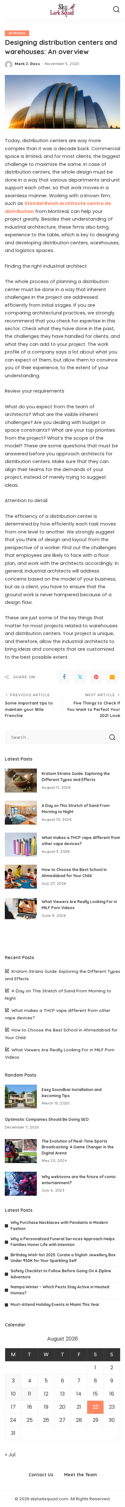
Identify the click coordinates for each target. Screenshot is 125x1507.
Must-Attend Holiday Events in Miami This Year (55, 1304)
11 (29, 1393)
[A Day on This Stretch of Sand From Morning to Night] (21, 813)
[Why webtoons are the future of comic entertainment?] (21, 1184)
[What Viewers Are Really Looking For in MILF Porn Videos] (21, 909)
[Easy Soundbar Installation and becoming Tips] (21, 1097)
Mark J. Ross (27, 63)
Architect (17, 33)
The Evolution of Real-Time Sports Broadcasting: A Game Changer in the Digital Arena (78, 1147)
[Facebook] (64, 677)
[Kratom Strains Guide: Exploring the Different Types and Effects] (21, 781)
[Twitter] (80, 677)
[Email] (112, 677)
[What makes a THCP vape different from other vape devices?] (21, 845)
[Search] (116, 9)
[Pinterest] (96, 677)
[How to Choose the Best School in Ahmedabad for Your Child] (21, 877)
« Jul (10, 1454)
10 (13, 1393)
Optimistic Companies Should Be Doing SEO (47, 1119)
